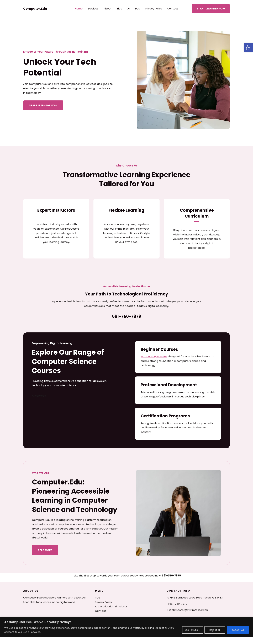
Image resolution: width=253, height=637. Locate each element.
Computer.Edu (35, 8)
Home (79, 8)
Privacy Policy (153, 8)
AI (128, 8)
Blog (119, 8)
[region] (126, 627)
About (108, 8)
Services (93, 8)
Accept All (238, 630)
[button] (248, 47)
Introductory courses (154, 356)
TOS (137, 8)
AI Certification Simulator (111, 606)
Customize (191, 630)
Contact (172, 8)
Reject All (214, 630)
